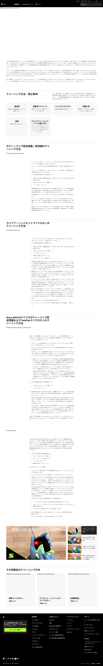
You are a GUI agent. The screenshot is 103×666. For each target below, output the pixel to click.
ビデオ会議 (35, 626)
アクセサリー (35, 641)
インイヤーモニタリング (38, 635)
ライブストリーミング (73, 629)
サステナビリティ (54, 629)
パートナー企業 (53, 632)
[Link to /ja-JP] (6, 4)
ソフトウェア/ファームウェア (91, 635)
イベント (69, 626)
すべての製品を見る (37, 647)
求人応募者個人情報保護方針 (57, 638)
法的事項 (98, 663)
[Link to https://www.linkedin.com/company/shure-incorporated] (10, 658)
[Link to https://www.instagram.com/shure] (8, 658)
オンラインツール (89, 628)
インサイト (70, 620)
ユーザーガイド (88, 625)
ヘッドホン (35, 629)
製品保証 (86, 639)
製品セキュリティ (89, 646)
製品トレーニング (89, 631)
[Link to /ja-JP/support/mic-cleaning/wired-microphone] (20, 590)
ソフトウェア (35, 644)
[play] (36, 543)
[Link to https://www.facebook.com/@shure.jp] (4, 658)
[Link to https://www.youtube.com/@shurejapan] (15, 659)
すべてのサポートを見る (90, 652)
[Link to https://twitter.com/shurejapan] (6, 658)
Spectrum (69, 632)
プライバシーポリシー (85, 663)
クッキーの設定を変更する (56, 635)
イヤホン (34, 632)
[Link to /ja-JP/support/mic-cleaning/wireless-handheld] (51, 590)
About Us (51, 620)
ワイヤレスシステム (37, 623)
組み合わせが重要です (55, 626)
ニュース (69, 623)
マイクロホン (35, 620)
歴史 (50, 623)
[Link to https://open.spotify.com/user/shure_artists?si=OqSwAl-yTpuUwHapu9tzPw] (13, 659)
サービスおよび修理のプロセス (92, 621)
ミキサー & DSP (36, 638)
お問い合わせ (88, 649)
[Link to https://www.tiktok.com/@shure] (18, 658)
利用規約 (93, 663)
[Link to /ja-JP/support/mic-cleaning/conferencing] (82, 590)
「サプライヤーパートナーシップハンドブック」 (92, 642)
